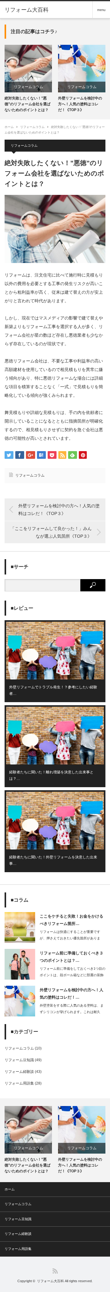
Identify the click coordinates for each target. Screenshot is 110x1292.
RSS (55, 1271)
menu (101, 10)
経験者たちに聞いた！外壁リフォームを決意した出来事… (53, 860)
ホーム (10, 1189)
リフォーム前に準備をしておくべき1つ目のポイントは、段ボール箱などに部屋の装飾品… (72, 975)
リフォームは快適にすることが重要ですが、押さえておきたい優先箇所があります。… (70, 938)
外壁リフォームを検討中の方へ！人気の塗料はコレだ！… (71, 993)
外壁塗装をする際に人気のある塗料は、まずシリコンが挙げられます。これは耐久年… (72, 1012)
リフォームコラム (28, 87)
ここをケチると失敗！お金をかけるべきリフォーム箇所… (71, 920)
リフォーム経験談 (19, 1072)
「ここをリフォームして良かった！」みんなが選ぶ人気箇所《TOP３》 (51, 532)
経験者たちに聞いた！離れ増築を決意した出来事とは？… (51, 775)
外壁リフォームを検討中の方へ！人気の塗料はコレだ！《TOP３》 (80, 104)
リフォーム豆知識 (19, 1060)
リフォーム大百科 (27, 10)
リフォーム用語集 (19, 1083)
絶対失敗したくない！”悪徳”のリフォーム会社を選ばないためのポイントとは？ (27, 104)
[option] (28, 79)
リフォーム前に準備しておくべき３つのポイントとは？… (71, 956)
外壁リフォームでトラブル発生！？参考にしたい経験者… (53, 690)
